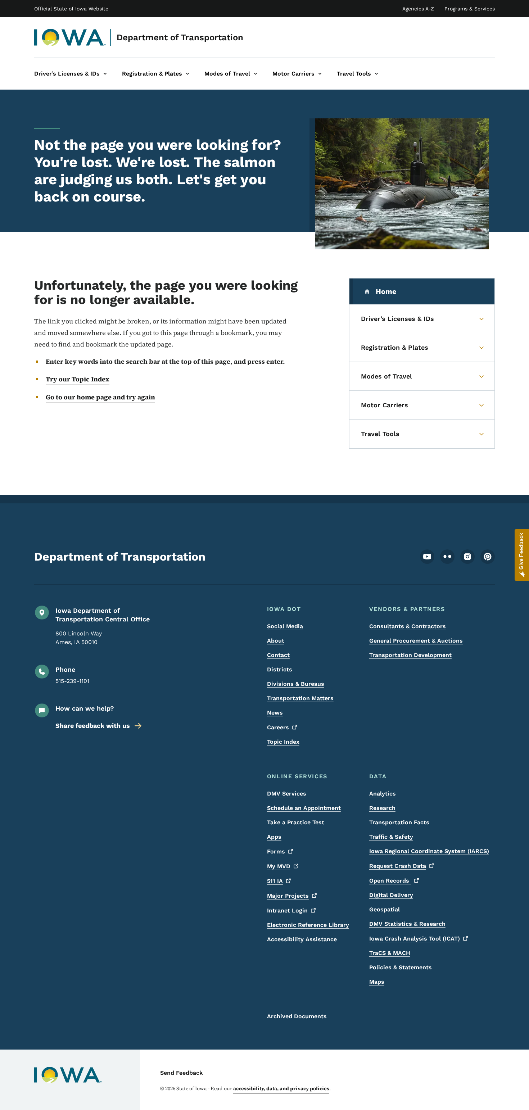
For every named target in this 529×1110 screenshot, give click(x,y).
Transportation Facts (399, 822)
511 (275, 881)
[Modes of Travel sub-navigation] (255, 74)
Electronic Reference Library (308, 924)
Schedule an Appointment (304, 808)
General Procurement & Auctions (416, 640)
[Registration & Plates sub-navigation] (187, 74)
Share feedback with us (92, 725)
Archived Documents (297, 1016)
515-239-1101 (72, 681)
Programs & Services (469, 9)
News (275, 712)
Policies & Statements (400, 967)
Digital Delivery (391, 895)
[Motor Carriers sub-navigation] (320, 74)
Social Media (285, 626)
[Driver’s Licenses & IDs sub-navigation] (105, 74)
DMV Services (286, 793)
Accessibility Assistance (302, 939)
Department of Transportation (180, 37)
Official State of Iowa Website (71, 9)
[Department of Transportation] (70, 37)
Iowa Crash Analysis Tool (414, 938)
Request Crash (397, 865)
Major (288, 895)
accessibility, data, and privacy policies (281, 1088)
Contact (278, 655)
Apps (274, 836)
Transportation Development (410, 655)
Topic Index (283, 741)
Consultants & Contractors (407, 626)
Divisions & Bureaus (295, 683)
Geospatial (384, 909)
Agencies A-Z (418, 9)
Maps (376, 981)
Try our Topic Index (77, 379)
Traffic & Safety (391, 836)
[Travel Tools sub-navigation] (376, 74)
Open (390, 880)
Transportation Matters (300, 698)
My (278, 866)
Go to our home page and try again (100, 397)
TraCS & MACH (389, 953)
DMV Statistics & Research (407, 923)
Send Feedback (181, 1072)
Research (382, 808)
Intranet (287, 910)
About (275, 640)
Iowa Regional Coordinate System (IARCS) (429, 851)
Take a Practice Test (295, 822)
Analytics (382, 793)
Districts (279, 669)
